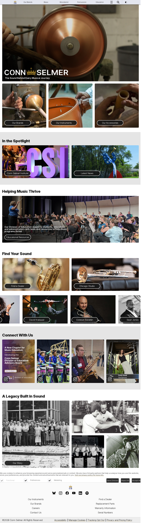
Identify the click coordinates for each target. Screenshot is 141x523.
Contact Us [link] (35, 512)
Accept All (136, 480)
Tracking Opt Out (96, 520)
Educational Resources (17, 237)
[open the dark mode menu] (126, 2)
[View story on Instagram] (18, 361)
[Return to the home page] (70, 487)
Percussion (81, 2)
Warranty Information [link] (105, 508)
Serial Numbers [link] (105, 512)
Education (100, 2)
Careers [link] (36, 508)
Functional (10, 480)
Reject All (125, 480)
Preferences (35, 480)
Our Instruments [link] (36, 499)
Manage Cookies (77, 520)
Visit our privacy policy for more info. (89, 475)
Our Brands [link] (35, 503)
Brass (46, 2)
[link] (54, 493)
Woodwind (64, 2)
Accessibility (60, 520)
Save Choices (112, 480)
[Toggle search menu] (118, 2)
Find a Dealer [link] (105, 499)
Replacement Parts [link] (105, 503)
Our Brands (28, 2)
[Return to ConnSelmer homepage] (15, 2)
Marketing (58, 480)
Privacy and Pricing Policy (119, 520)
